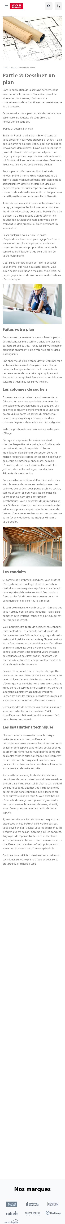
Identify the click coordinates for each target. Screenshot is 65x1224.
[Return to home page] (16, 6)
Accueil (5, 68)
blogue (13, 68)
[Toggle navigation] (6, 6)
